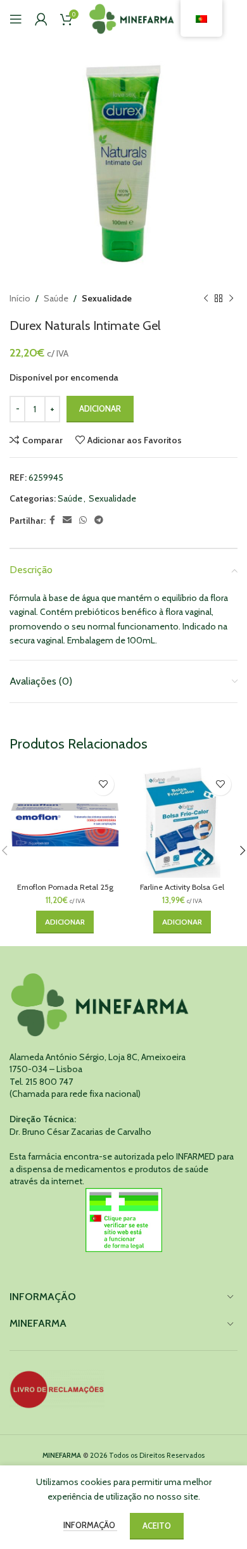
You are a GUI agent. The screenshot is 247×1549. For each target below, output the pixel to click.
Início (20, 298)
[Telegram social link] (99, 520)
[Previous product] (206, 298)
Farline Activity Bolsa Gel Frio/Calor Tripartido (182, 891)
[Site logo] (132, 17)
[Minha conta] (41, 19)
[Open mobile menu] (15, 19)
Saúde (56, 298)
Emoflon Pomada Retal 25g (65, 887)
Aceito (156, 1526)
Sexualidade (107, 298)
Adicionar (100, 408)
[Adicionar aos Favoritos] (103, 784)
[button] (65, 922)
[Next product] (231, 298)
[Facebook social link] (52, 520)
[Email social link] (67, 520)
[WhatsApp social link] (83, 520)
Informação (90, 1525)
